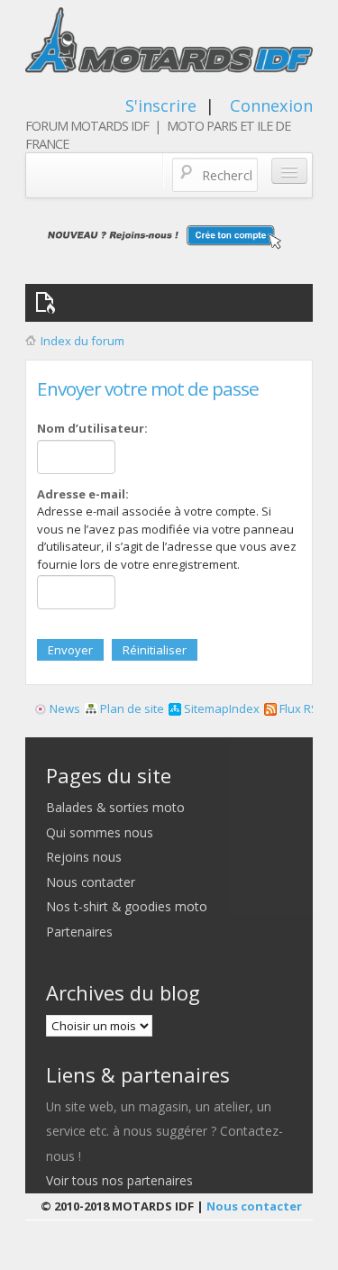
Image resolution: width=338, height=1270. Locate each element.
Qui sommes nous (99, 832)
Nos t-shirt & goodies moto (126, 906)
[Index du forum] (168, 45)
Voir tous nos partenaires (119, 1180)
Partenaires (79, 931)
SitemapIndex (220, 708)
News (63, 708)
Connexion (271, 105)
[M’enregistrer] (168, 236)
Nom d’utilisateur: (92, 428)
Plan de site (130, 708)
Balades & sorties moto (115, 807)
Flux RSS (301, 708)
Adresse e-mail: (83, 494)
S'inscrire (160, 105)
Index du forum (82, 341)
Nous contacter (90, 882)
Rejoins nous (84, 856)
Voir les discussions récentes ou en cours (48, 302)
